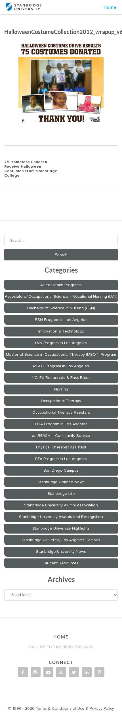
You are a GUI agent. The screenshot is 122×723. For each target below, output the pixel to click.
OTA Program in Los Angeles (61, 424)
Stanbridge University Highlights (61, 528)
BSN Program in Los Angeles (61, 320)
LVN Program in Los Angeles (61, 343)
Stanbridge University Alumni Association (61, 505)
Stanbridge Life (61, 494)
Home (110, 7)
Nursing (61, 389)
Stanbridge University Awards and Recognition (61, 517)
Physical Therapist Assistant (61, 447)
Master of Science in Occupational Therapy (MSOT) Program (61, 355)
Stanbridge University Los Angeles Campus (61, 540)
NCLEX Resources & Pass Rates (61, 378)
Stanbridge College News (61, 482)
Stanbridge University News (61, 552)
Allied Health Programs (61, 285)
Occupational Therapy (61, 401)
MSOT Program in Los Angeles (61, 366)
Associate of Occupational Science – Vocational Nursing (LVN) (61, 297)
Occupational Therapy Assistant (61, 413)
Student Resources (61, 563)
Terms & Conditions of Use (60, 709)
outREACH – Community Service (61, 436)
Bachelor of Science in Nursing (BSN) (61, 308)
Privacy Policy (102, 709)
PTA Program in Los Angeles (61, 459)
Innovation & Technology (61, 331)
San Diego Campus (61, 470)
